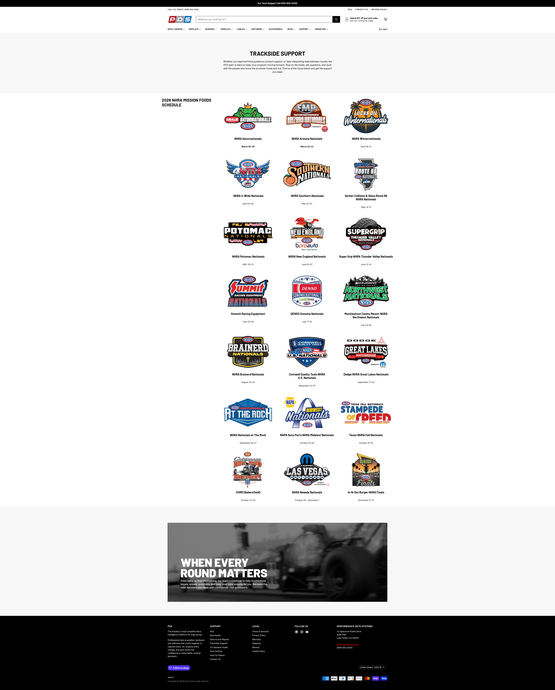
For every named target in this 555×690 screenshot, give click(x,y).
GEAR (290, 29)
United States (371, 667)
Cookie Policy (258, 651)
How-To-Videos (217, 655)
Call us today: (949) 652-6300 (183, 10)
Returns (255, 647)
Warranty (256, 639)
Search (171, 677)
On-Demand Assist (219, 647)
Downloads (215, 635)
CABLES (241, 29)
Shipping (256, 643)
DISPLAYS (194, 29)
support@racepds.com (348, 644)
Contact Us (215, 659)
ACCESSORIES (275, 29)
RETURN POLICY (379, 10)
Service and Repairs (219, 639)
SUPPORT (304, 29)
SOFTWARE (257, 29)
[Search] (336, 19)
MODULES (226, 29)
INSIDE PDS (320, 29)
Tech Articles (216, 651)
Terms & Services (260, 631)
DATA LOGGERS (175, 29)
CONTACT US (361, 10)
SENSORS (210, 29)
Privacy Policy (259, 635)
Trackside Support (218, 643)
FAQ (350, 10)
